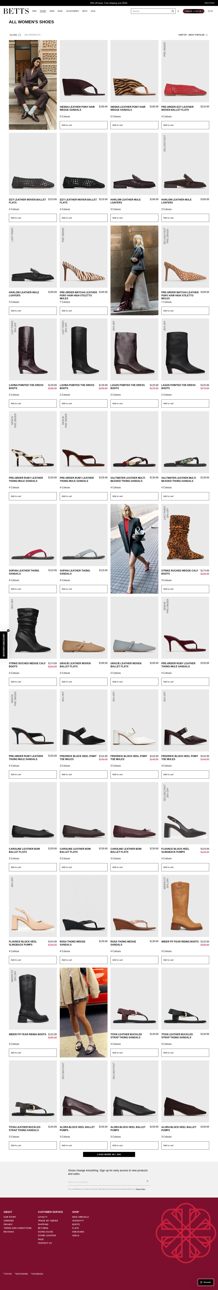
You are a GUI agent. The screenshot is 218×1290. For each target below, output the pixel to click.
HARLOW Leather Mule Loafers (125, 201)
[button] (178, 11)
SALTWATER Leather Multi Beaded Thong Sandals (127, 479)
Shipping (43, 1224)
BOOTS (76, 1224)
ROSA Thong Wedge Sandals (72, 943)
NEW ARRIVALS (80, 1217)
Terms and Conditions (18, 1228)
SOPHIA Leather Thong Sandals (24, 572)
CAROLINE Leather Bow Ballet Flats (24, 850)
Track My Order (48, 1220)
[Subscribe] (147, 1181)
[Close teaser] (8, 630)
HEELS (75, 1235)
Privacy (8, 1224)
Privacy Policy (140, 1189)
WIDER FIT (78, 1220)
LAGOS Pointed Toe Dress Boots (127, 387)
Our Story (10, 1217)
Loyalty (43, 1217)
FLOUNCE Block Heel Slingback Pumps (175, 850)
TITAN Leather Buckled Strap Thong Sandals (126, 1036)
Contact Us (45, 1243)
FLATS (75, 1228)
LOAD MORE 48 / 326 (109, 1154)
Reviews (9, 1231)
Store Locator (47, 1235)
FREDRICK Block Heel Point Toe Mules (78, 757)
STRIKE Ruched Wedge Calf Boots (179, 572)
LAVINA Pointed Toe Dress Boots (26, 387)
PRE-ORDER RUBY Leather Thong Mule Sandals (26, 479)
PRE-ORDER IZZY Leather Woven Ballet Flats (177, 108)
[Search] (172, 11)
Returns (43, 1228)
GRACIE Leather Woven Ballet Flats (75, 665)
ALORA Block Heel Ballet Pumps (77, 1128)
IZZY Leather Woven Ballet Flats (27, 201)
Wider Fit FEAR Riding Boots (180, 941)
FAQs (41, 1239)
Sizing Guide (45, 1231)
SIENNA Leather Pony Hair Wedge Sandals (77, 108)
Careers (9, 1220)
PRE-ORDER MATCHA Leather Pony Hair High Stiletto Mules (78, 295)
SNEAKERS (78, 1231)
